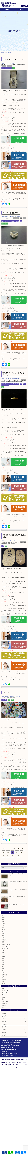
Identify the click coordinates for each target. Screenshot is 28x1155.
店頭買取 (3, 1062)
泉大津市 (4, 997)
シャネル (9, 68)
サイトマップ (23, 1064)
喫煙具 (4, 960)
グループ (17, 1067)
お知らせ (4, 981)
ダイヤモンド (7, 221)
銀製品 (4, 938)
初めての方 (7, 1059)
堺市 (14, 68)
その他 (4, 979)
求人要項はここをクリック (7, 201)
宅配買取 (14, 1062)
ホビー (4, 973)
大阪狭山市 (5, 1001)
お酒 (3, 931)
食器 (3, 942)
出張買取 (8, 1062)
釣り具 (4, 964)
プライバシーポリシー (14, 1064)
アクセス (21, 9)
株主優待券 (5, 948)
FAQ (2, 1064)
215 (14, 848)
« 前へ (3, 848)
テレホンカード (6, 944)
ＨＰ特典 (18, 1059)
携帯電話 (4, 975)
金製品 (4, 936)
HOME (7, 9)
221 (17, 852)
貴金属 (12, 221)
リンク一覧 (11, 1067)
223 (3, 856)
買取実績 (23, 1152)
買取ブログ (23, 1059)
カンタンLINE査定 (10, 1152)
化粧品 (4, 956)
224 (8, 856)
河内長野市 (5, 993)
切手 (6, 699)
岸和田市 (4, 1003)
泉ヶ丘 (4, 1007)
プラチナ (17, 221)
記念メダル (5, 954)
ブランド (4, 925)
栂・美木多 (5, 991)
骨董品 (4, 933)
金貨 (3, 952)
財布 (3, 921)
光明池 (4, 1005)
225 (12, 856)
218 (3, 852)
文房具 (4, 962)
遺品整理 (19, 1062)
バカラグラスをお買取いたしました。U (16, 904)
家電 (3, 966)
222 (21, 852)
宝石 (21, 221)
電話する (4, 1152)
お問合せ (6, 1064)
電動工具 (4, 968)
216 (18, 848)
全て (3, 68)
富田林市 (4, 999)
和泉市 (6, 223)
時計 (6, 68)
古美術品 (4, 940)
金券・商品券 (5, 946)
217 (23, 848)
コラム (4, 983)
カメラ (4, 929)
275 (18, 856)
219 (8, 852)
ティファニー (6, 385)
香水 (3, 958)
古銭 (3, 950)
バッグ (4, 923)
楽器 (3, 971)
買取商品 (13, 1059)
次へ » (23, 856)
